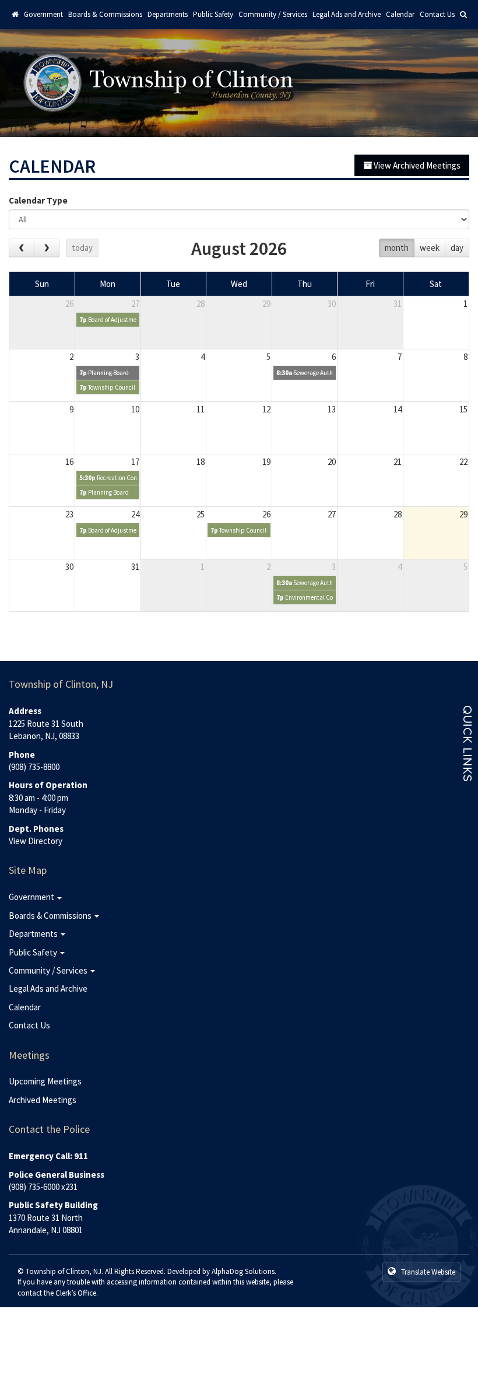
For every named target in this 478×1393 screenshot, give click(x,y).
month (397, 247)
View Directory (35, 840)
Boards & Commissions (105, 14)
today (82, 247)
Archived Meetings (42, 1099)
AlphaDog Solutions (243, 1271)
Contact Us (437, 14)
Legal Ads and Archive (346, 14)
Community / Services (272, 14)
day (457, 247)
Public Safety (213, 14)
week (430, 247)
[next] (46, 248)
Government (43, 14)
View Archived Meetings (416, 165)
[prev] (21, 248)
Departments (167, 14)
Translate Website (427, 1272)
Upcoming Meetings (45, 1081)
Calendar (400, 14)
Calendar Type (38, 200)
